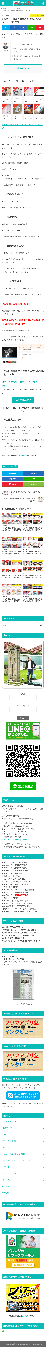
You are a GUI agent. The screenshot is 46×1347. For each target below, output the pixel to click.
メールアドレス (23, 706)
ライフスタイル (9, 1173)
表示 (26, 68)
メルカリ (7, 1148)
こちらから (21, 455)
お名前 (23, 694)
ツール (6, 1134)
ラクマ (6, 1180)
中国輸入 (7, 1186)
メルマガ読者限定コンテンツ (16, 1160)
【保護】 (7, 1128)
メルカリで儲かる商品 (11, 466)
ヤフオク (7, 1167)
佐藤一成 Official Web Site (22, 1344)
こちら (25, 1315)
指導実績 (7, 1193)
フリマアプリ (9, 1141)
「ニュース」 (9, 1122)
